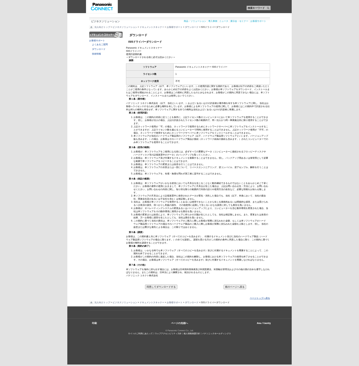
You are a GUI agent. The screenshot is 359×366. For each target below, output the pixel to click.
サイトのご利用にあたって (140, 333)
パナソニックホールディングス (216, 333)
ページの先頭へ (179, 322)
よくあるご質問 (100, 44)
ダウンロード (191, 27)
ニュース (223, 21)
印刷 (94, 323)
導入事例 (212, 21)
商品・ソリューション (195, 21)
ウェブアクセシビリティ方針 (168, 333)
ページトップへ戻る (260, 298)
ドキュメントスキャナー (152, 27)
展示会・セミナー (239, 21)
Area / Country (264, 323)
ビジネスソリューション (105, 21)
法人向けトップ (102, 27)
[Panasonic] (102, 6)
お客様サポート (258, 21)
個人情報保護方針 (192, 333)
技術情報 (96, 54)
